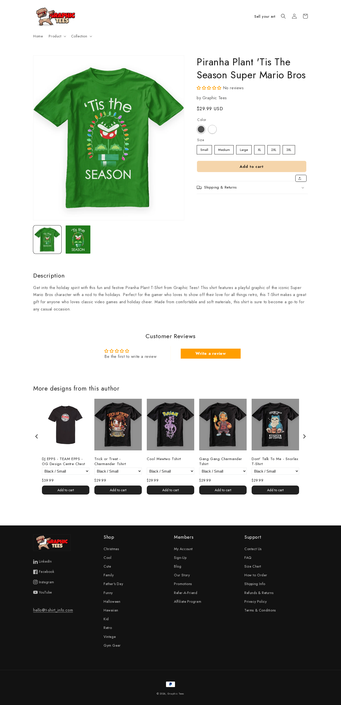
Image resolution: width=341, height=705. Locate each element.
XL (259, 148)
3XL (289, 148)
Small (204, 148)
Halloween (112, 601)
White (212, 129)
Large (244, 148)
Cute (107, 566)
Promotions (183, 583)
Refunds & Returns (258, 592)
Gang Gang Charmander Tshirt (220, 461)
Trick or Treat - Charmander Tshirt (110, 461)
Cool (107, 557)
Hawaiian (111, 610)
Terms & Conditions (260, 610)
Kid (106, 618)
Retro (108, 627)
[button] (57, 36)
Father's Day (113, 583)
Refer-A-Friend (185, 592)
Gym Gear (112, 645)
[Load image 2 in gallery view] (78, 239)
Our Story (182, 575)
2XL (274, 148)
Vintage (110, 636)
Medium (224, 148)
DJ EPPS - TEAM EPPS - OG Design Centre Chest (63, 461)
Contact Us (253, 548)
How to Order (255, 575)
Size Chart (252, 566)
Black (201, 129)
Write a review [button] (210, 353)
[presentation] (36, 436)
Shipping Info (254, 583)
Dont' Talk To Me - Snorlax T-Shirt (275, 461)
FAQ (248, 557)
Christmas (111, 548)
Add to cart (65, 490)
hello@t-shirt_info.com (53, 610)
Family (109, 575)
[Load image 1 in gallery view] (47, 239)
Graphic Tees (176, 694)
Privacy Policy (255, 601)
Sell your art (264, 16)
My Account (183, 548)
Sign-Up (180, 557)
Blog (177, 566)
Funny (108, 592)
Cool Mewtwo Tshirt (164, 459)
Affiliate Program (187, 601)
